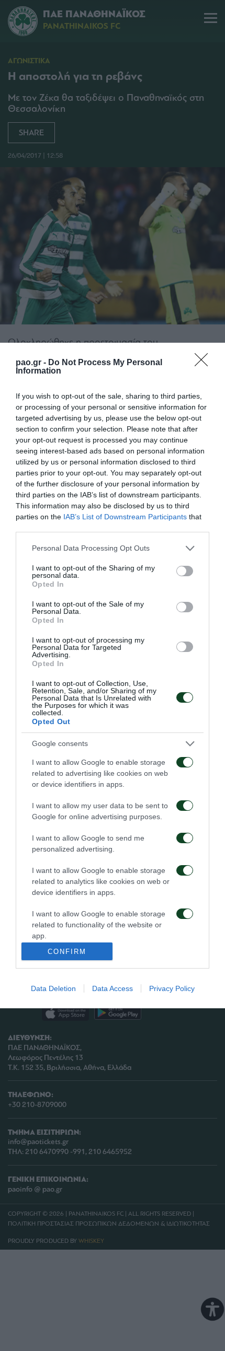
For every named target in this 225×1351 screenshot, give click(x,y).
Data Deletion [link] (53, 988)
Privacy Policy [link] (172, 988)
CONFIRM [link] (67, 952)
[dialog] (112, 676)
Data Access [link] (112, 988)
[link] (205, 363)
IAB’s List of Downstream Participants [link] (125, 517)
